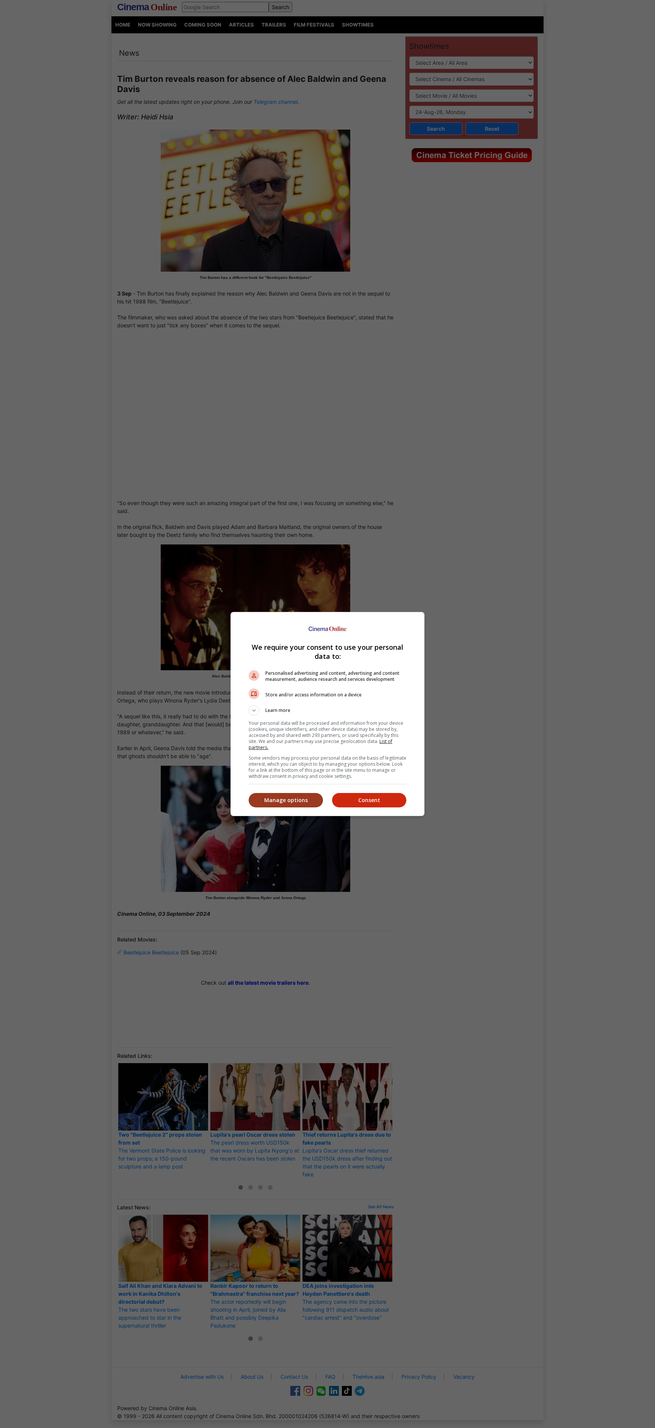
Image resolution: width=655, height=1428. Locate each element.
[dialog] (327, 714)
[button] (327, 710)
